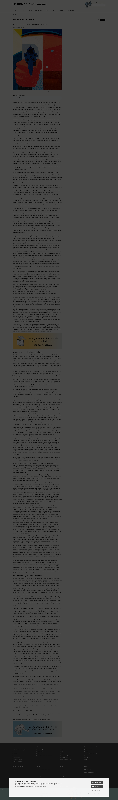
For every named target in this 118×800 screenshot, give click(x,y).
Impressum (100, 793)
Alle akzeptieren (96, 782)
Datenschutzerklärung (92, 793)
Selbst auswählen (97, 790)
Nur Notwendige (96, 786)
